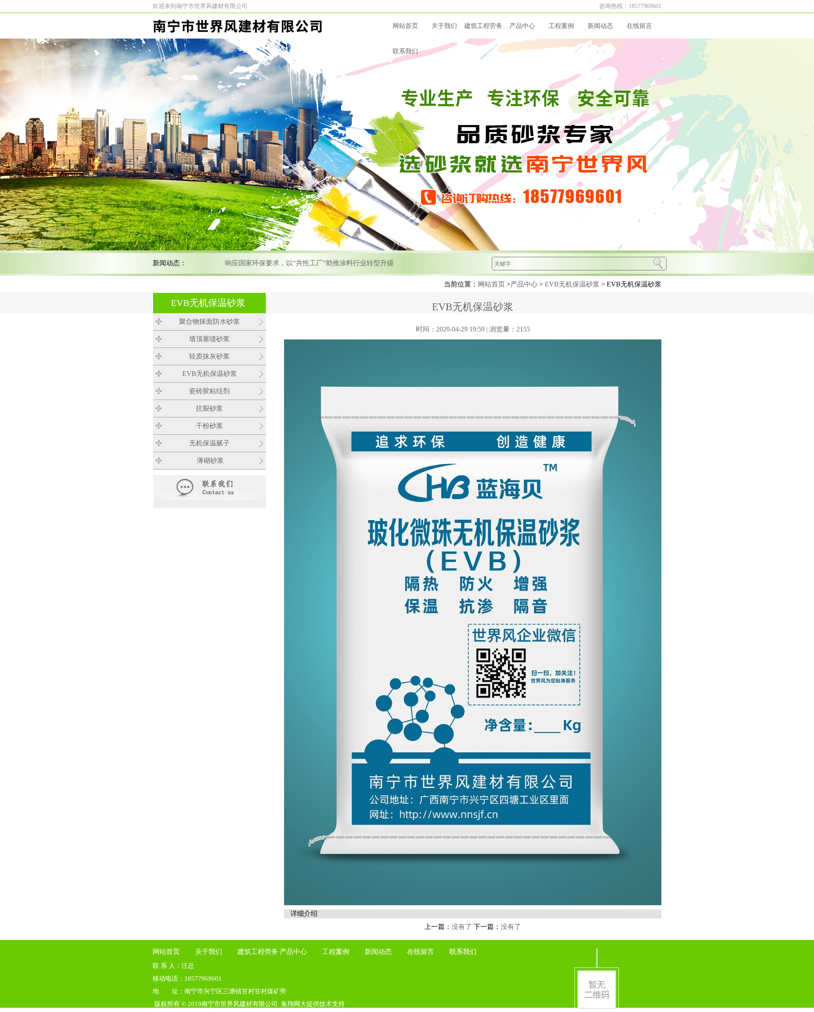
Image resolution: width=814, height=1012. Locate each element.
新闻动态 (600, 25)
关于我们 (444, 25)
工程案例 (561, 25)
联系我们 (405, 51)
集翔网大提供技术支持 (313, 1004)
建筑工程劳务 (483, 25)
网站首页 (405, 25)
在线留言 (639, 25)
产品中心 (522, 25)
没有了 (462, 926)
